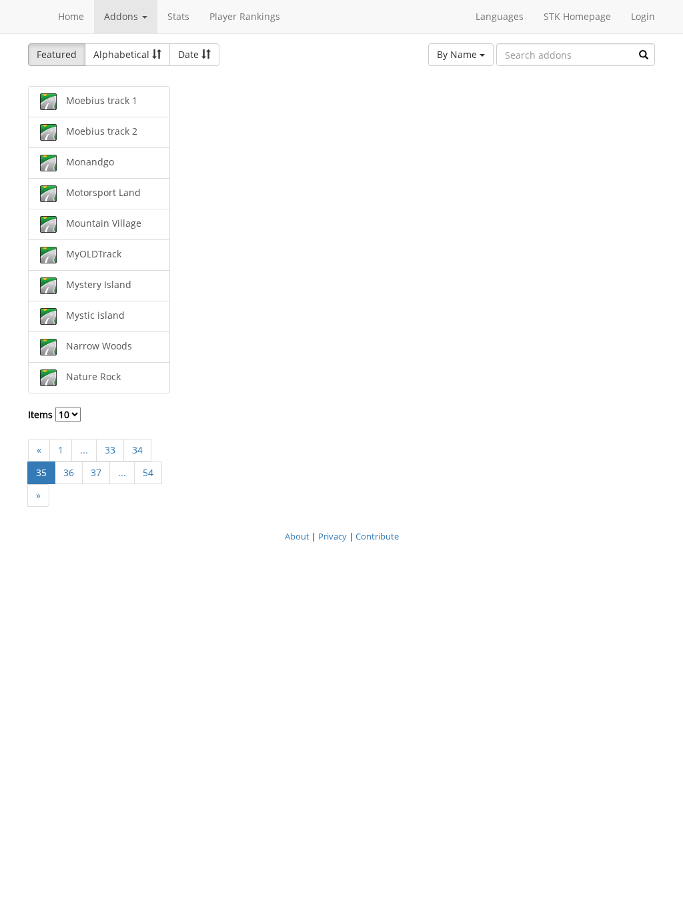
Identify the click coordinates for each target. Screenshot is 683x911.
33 (110, 449)
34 (137, 449)
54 (148, 472)
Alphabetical (122, 54)
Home (71, 16)
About (297, 536)
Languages (500, 16)
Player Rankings (244, 16)
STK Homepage (577, 16)
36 (68, 472)
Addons (122, 16)
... (84, 449)
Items (41, 414)
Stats (178, 16)
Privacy (332, 536)
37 (96, 472)
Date (189, 54)
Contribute (377, 536)
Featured (57, 54)
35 (41, 472)
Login (643, 16)
